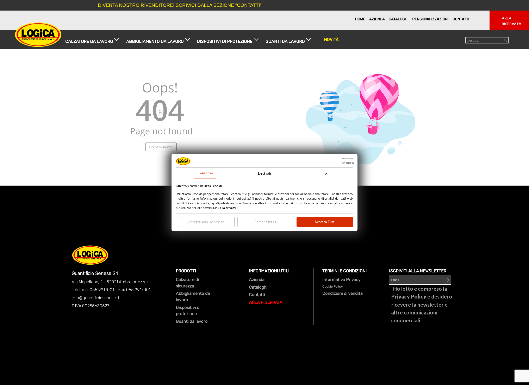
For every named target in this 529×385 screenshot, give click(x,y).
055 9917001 (102, 289)
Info (323, 173)
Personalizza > (265, 222)
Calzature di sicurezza (187, 282)
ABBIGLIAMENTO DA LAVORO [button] (155, 41)
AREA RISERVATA (265, 302)
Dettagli (264, 173)
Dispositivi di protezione (188, 310)
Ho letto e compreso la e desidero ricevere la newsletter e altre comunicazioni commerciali (421, 304)
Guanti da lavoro (192, 321)
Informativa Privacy (341, 279)
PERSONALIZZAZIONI (424, 19)
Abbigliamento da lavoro (193, 296)
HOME (359, 19)
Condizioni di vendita (342, 293)
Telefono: (81, 289)
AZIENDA (375, 19)
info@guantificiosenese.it (95, 297)
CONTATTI (459, 19)
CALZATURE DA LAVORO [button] (89, 41)
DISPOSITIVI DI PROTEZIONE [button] (224, 41)
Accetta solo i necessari (206, 222)
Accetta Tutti (325, 222)
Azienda (256, 279)
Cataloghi (258, 287)
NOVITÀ (331, 39)
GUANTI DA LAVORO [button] (285, 41)
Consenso (205, 173)
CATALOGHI (396, 19)
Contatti (257, 294)
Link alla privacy (224, 208)
